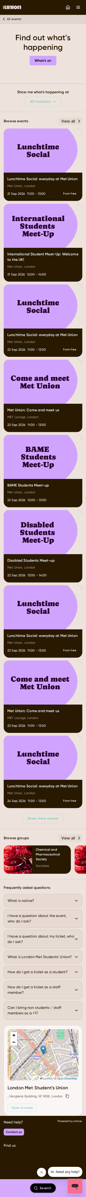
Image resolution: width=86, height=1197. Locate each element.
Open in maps (22, 1108)
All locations (40, 101)
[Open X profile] (28, 1158)
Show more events (43, 818)
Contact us (14, 1132)
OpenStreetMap (67, 1078)
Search (45, 1188)
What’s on (43, 61)
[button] (43, 1050)
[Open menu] (78, 7)
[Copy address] (67, 1096)
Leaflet (47, 1078)
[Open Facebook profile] (8, 1158)
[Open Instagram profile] (18, 1158)
